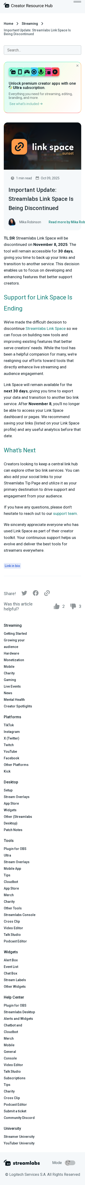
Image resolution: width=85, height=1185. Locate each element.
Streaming (30, 23)
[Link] (47, 593)
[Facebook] (35, 594)
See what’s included (24, 104)
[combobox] (42, 50)
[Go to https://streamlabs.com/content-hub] (28, 6)
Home (8, 23)
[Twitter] (24, 594)
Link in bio (12, 566)
